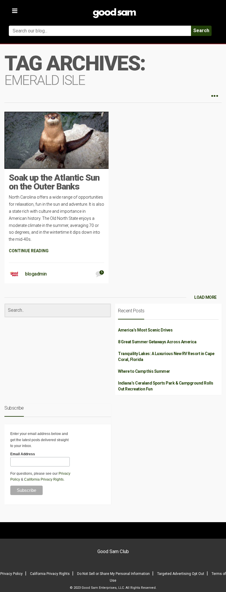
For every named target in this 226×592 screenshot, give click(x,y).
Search (201, 30)
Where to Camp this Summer (144, 371)
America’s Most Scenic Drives (145, 330)
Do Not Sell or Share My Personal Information (113, 574)
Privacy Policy (11, 574)
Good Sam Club (113, 551)
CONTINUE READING (29, 250)
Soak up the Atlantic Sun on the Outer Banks (54, 182)
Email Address (22, 454)
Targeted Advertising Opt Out (180, 574)
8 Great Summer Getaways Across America (157, 341)
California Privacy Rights (44, 479)
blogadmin (36, 274)
